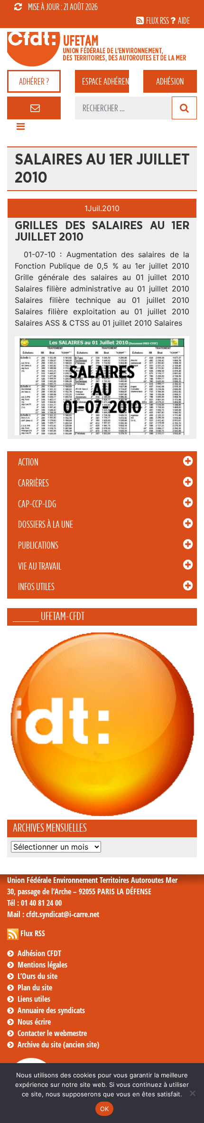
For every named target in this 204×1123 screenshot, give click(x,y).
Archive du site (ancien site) (58, 1044)
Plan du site (35, 987)
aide (184, 20)
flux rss (157, 20)
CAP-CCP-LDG (37, 504)
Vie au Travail (39, 566)
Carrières (33, 483)
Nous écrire (34, 1022)
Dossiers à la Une (45, 524)
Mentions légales (42, 964)
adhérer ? (34, 81)
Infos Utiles (36, 586)
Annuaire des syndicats (51, 1010)
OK (104, 1109)
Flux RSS (32, 933)
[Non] (192, 1093)
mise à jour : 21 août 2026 (63, 6)
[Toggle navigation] (20, 128)
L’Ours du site (37, 976)
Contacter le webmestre (52, 1033)
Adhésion (170, 81)
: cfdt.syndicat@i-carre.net (53, 914)
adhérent (105, 81)
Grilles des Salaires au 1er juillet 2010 (102, 231)
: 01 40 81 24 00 (34, 903)
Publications (38, 545)
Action (28, 462)
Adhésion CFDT (39, 953)
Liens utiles (34, 999)
